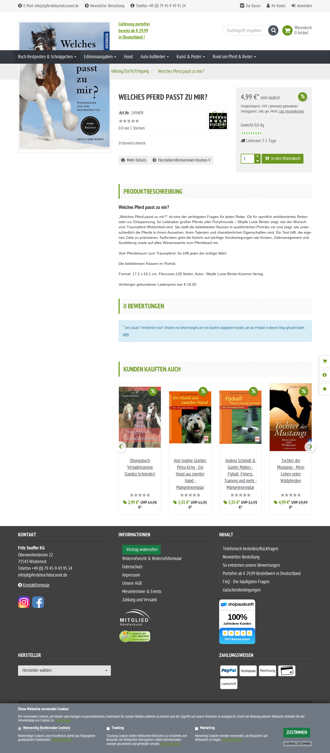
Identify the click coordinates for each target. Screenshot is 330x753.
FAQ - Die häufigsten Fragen (246, 582)
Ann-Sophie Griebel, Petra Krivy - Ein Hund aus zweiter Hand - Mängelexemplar (190, 474)
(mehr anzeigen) (62, 740)
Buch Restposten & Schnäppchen (46, 57)
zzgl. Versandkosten (291, 111)
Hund (128, 57)
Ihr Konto (278, 6)
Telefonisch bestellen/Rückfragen (250, 549)
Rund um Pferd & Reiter (233, 57)
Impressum (131, 575)
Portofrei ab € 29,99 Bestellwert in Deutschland (262, 573)
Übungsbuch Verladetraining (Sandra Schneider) (140, 467)
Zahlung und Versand (139, 600)
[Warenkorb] (324, 361)
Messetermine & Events (141, 591)
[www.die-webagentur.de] (24, 602)
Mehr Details (135, 160)
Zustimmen (296, 732)
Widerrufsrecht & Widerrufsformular (152, 558)
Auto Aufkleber (153, 57)
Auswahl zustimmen (298, 744)
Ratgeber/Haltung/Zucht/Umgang (121, 71)
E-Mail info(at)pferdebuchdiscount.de (50, 6)
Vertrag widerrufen (142, 549)
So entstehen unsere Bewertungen (251, 565)
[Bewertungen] (324, 389)
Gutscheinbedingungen (242, 590)
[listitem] (228, 671)
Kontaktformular (36, 585)
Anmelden (304, 6)
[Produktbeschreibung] (324, 375)
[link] (288, 30)
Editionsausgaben (99, 57)
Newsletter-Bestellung (106, 6)
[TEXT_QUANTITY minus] (257, 160)
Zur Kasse (253, 6)
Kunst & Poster (189, 57)
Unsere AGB (132, 583)
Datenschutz (132, 567)
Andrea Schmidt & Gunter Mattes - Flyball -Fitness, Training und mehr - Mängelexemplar (240, 474)
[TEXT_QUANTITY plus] (257, 157)
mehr (126, 334)
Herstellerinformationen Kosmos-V (183, 160)
